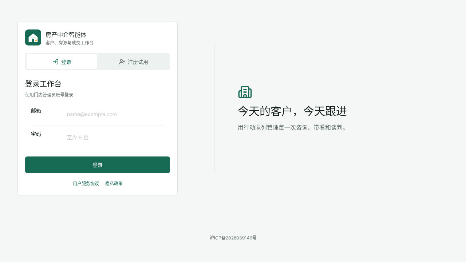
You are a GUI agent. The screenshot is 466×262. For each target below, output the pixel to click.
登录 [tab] (66, 62)
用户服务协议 (86, 183)
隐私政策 (114, 183)
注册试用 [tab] (138, 62)
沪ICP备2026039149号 (233, 238)
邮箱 (36, 110)
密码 (36, 134)
